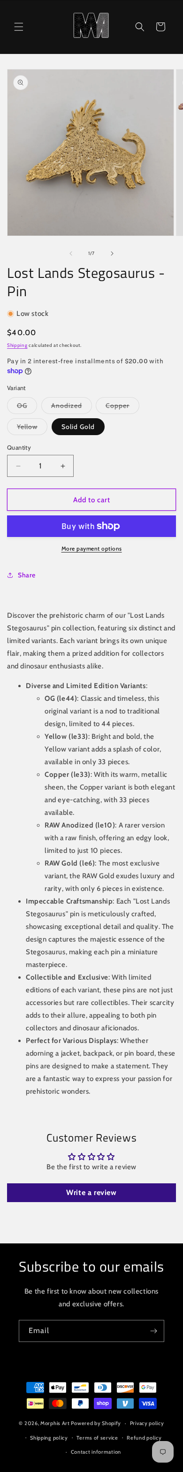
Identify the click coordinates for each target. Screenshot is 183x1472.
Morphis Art (55, 1423)
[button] (18, 26)
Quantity (19, 447)
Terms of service (97, 1437)
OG (27, 405)
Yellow (32, 426)
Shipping (17, 345)
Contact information (96, 1452)
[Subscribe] (153, 1331)
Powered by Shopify (96, 1423)
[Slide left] (71, 253)
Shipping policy (49, 1437)
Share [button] (27, 575)
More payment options (91, 548)
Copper (122, 405)
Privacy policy (147, 1423)
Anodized (71, 405)
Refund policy (144, 1437)
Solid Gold (78, 426)
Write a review (91, 1192)
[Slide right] (112, 253)
